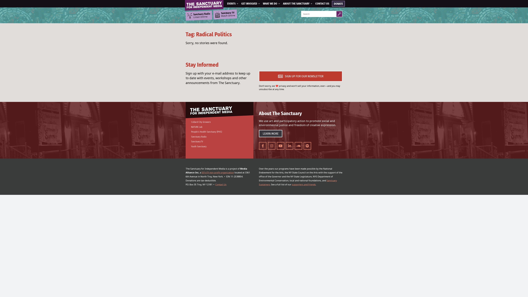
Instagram (271, 146)
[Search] (339, 14)
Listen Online (201, 15)
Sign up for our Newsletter (304, 76)
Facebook (262, 146)
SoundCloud (298, 146)
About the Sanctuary (296, 3)
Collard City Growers (201, 122)
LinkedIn (289, 146)
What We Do (270, 3)
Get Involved (249, 3)
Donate (338, 3)
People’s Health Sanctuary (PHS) (206, 131)
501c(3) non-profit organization (218, 172)
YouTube (280, 146)
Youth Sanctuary (199, 146)
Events (231, 3)
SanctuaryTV (197, 141)
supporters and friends (304, 184)
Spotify (307, 146)
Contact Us (322, 3)
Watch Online (228, 14)
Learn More (270, 133)
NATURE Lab (196, 127)
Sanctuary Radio (199, 136)
